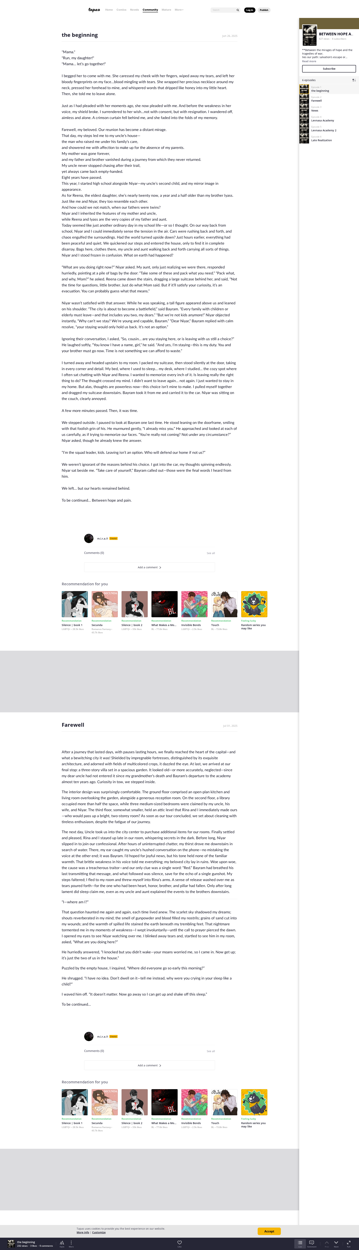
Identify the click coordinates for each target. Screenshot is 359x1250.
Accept (269, 1231)
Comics (121, 9)
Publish (264, 10)
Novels (134, 9)
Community (150, 9)
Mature (166, 9)
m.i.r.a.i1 (102, 538)
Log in (249, 10)
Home (109, 9)
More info (83, 1232)
